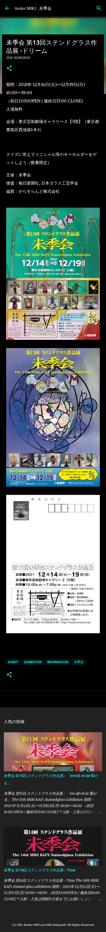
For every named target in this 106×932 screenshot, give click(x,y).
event (13, 662)
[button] (9, 68)
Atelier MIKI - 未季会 (32, 8)
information (57, 662)
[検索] (99, 8)
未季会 (78, 662)
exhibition (32, 662)
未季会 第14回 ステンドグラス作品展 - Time (39, 870)
